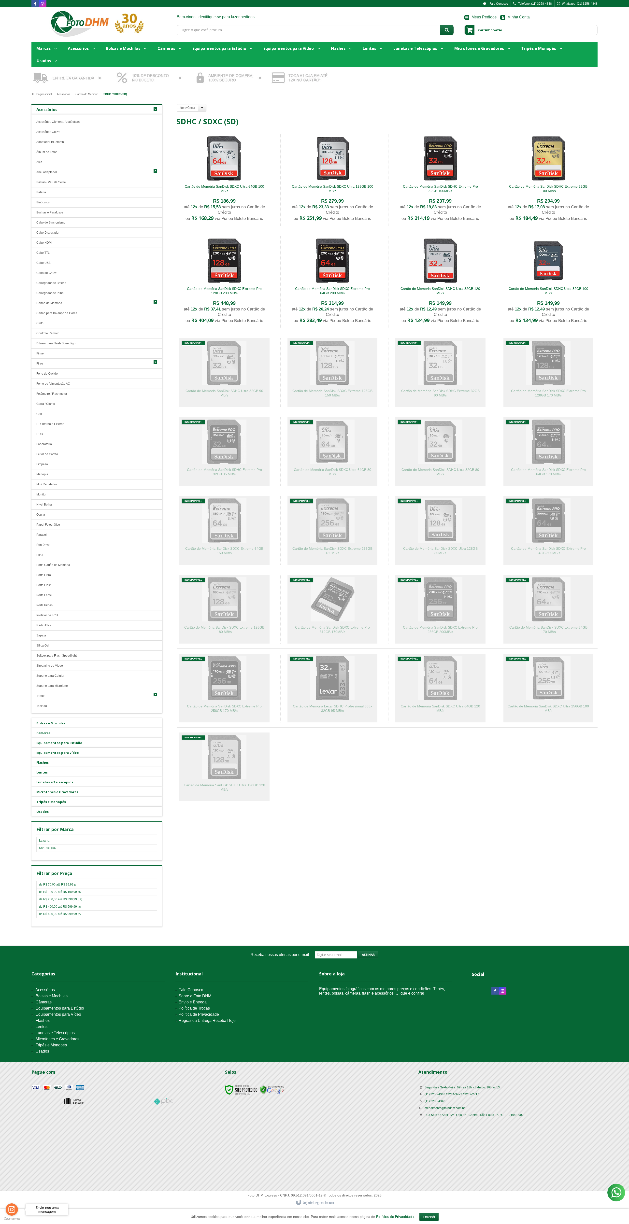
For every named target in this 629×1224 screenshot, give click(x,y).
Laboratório (44, 444)
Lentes (41, 1027)
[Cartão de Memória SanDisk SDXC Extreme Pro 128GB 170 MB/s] (548, 372)
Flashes (43, 1020)
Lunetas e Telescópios (55, 1033)
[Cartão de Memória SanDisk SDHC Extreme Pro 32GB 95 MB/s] (224, 451)
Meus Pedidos (484, 17)
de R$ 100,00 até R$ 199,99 (60, 892)
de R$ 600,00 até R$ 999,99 (60, 914)
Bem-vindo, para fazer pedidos (216, 17)
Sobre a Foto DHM (195, 996)
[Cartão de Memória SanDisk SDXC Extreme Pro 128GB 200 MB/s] (224, 282)
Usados (42, 1051)
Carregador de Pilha (50, 293)
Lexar (44, 840)
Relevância (187, 108)
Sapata (41, 635)
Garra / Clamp (45, 404)
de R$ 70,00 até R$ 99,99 (58, 884)
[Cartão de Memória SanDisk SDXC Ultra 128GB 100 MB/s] (332, 180)
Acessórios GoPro (48, 132)
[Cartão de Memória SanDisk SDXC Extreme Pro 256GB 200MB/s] (440, 609)
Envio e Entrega (193, 1002)
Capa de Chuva (46, 273)
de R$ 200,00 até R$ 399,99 (60, 899)
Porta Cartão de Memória (53, 565)
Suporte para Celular (50, 675)
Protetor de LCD (47, 615)
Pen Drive (43, 545)
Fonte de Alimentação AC (53, 383)
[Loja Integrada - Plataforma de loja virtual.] (315, 1203)
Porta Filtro (43, 575)
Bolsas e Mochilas (52, 996)
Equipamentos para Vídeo (58, 1014)
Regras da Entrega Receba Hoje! (208, 1020)
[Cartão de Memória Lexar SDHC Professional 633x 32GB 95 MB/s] (332, 688)
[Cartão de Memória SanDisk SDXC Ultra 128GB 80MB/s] (440, 530)
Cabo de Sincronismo (50, 222)
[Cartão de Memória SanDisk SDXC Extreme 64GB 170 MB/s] (548, 609)
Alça (39, 162)
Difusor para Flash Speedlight (56, 343)
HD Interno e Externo (50, 424)
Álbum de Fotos (46, 152)
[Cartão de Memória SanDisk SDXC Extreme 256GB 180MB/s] (332, 530)
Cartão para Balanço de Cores (56, 313)
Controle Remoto (47, 333)
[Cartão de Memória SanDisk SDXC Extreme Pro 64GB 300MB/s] (548, 530)
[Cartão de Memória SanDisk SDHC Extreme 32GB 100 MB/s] (548, 180)
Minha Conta (518, 17)
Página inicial (44, 94)
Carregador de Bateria (51, 283)
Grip (39, 414)
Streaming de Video (49, 665)
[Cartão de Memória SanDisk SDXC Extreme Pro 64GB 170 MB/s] (548, 451)
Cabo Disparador (47, 232)
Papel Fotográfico (48, 524)
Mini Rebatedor (46, 484)
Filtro (39, 363)
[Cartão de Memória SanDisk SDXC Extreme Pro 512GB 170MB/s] (332, 609)
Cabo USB (43, 263)
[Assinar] (368, 954)
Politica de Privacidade (199, 1014)
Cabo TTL (43, 252)
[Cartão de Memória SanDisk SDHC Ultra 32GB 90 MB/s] (224, 372)
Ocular (40, 514)
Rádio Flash (44, 625)
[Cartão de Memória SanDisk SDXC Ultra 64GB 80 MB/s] (332, 451)
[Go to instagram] (12, 1209)
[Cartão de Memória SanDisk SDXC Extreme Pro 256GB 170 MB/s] (224, 688)
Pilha (39, 555)
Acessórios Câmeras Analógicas (58, 122)
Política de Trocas (194, 1008)
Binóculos (43, 202)
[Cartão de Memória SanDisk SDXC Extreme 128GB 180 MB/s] (224, 609)
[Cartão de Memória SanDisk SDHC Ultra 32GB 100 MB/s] (548, 282)
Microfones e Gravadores (57, 1039)
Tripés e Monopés (51, 1045)
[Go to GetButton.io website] (12, 1219)
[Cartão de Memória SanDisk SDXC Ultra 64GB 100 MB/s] (224, 180)
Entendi (429, 1216)
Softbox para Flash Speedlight (56, 655)
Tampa (40, 696)
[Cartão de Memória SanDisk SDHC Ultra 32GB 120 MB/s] (440, 282)
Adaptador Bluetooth (50, 142)
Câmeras (44, 1002)
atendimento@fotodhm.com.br (445, 1108)
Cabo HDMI (44, 242)
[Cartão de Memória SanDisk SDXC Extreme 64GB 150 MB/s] (224, 530)
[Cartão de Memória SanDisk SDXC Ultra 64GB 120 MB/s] (440, 688)
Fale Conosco (498, 3)
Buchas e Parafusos (49, 212)
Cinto (39, 323)
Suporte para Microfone (52, 686)
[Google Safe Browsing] (272, 1089)
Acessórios (63, 94)
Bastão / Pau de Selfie (51, 182)
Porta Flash (44, 585)
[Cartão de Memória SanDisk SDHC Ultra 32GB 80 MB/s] (440, 451)
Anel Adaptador (46, 172)
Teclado (41, 706)
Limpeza (42, 464)
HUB (39, 434)
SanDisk (47, 848)
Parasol (41, 534)
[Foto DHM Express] (96, 23)
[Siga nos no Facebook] (35, 4)
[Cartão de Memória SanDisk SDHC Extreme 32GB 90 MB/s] (440, 372)
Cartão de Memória (86, 94)
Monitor (41, 494)
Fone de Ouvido (47, 373)
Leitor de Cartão (47, 454)
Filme (40, 353)
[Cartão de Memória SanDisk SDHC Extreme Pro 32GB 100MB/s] (440, 180)
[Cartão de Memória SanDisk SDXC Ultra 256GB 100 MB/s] (548, 688)
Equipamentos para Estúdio (60, 1008)
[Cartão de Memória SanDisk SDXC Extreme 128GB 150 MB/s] (332, 372)
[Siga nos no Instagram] (42, 4)
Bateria (41, 192)
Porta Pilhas (44, 605)
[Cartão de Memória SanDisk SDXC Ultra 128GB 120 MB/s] (224, 766)
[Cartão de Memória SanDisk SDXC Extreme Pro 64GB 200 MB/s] (332, 282)
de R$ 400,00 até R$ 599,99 (60, 906)
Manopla (42, 474)
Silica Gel (42, 645)
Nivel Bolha (44, 504)
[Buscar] (447, 30)
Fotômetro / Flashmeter (51, 393)
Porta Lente (44, 595)
